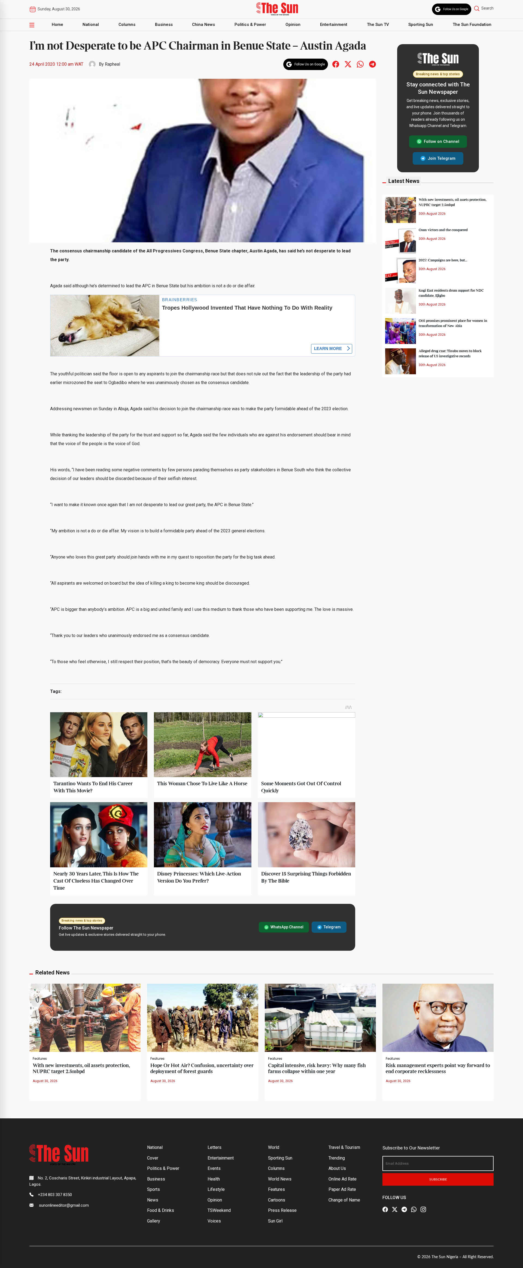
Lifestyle (216, 1189)
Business (164, 24)
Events (214, 1168)
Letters (214, 1147)
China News (203, 24)
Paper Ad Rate (342, 1189)
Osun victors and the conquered (443, 229)
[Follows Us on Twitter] (348, 64)
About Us (337, 1168)
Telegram (332, 927)
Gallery (153, 1221)
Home (57, 24)
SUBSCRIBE (438, 1179)
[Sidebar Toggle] (31, 24)
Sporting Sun (420, 24)
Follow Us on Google (455, 9)
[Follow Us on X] (394, 1209)
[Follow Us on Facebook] (385, 1209)
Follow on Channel (441, 141)
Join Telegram (441, 158)
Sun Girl (275, 1221)
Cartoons (276, 1200)
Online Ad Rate (343, 1179)
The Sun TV (378, 24)
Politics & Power (250, 24)
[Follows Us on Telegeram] (372, 64)
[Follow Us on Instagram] (423, 1209)
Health (214, 1179)
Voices (214, 1221)
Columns (126, 24)
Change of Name (344, 1200)
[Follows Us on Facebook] (335, 64)
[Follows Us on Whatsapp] (360, 64)
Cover (152, 1158)
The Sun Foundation (472, 24)
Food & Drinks (160, 1210)
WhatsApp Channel (286, 927)
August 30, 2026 (45, 1081)
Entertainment (333, 24)
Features (40, 1058)
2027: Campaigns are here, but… (443, 260)
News (152, 1200)
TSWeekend (219, 1210)
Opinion (292, 24)
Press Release (282, 1210)
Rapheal (112, 64)
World (273, 1147)
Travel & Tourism (344, 1147)
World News (279, 1179)
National (91, 24)
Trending (337, 1158)
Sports (153, 1189)
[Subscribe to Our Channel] (404, 1209)
